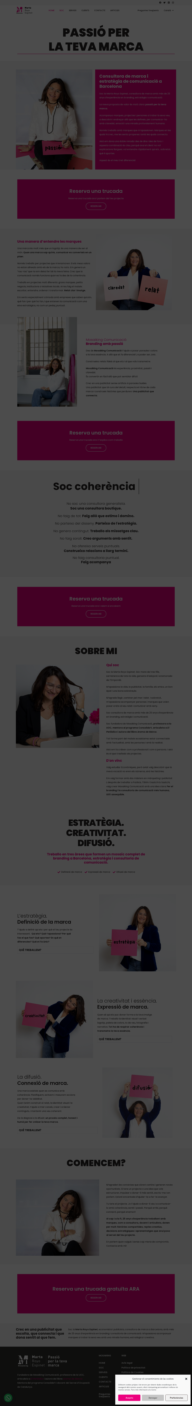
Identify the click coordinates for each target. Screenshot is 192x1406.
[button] (186, 1378)
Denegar (153, 1397)
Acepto (129, 1397)
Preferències (176, 1397)
